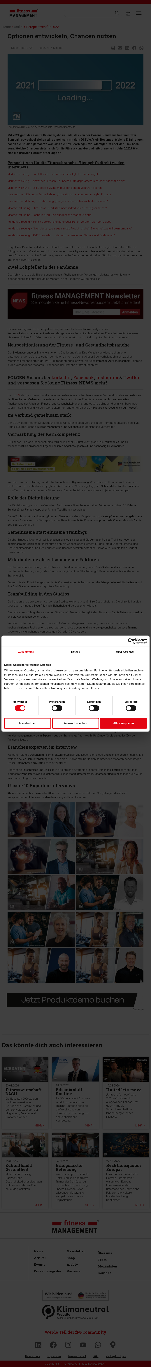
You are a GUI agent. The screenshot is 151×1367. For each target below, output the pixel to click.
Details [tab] (75, 651)
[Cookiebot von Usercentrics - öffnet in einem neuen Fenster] (131, 641)
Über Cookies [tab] (125, 651)
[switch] (57, 708)
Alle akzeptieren (123, 723)
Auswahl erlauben (75, 723)
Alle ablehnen (27, 723)
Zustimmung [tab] (26, 651)
